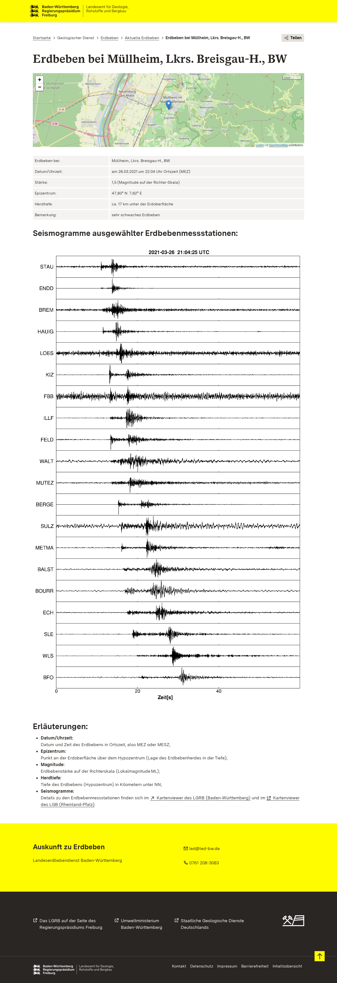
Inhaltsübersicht (287, 966)
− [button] (39, 87)
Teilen (296, 37)
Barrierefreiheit (255, 966)
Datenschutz (201, 966)
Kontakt (179, 966)
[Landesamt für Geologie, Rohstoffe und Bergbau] (81, 11)
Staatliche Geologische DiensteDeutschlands (212, 924)
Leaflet (260, 145)
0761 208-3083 (204, 862)
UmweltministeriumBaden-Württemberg (141, 924)
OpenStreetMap (278, 145)
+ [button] (39, 80)
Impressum (227, 966)
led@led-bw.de (204, 848)
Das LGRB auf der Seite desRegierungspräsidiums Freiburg (70, 924)
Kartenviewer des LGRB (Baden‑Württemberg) (203, 797)
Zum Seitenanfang (319, 956)
